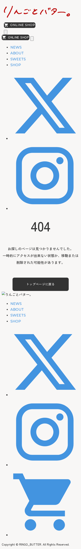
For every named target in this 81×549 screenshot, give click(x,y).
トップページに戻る (40, 284)
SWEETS (18, 59)
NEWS (16, 47)
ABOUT (17, 53)
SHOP (15, 65)
